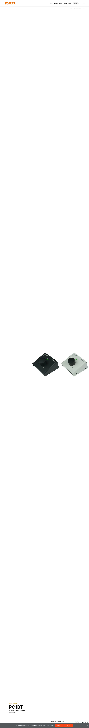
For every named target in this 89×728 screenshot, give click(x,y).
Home (51, 3)
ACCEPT (59, 725)
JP (74, 3)
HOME (71, 8)
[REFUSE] (87, 725)
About (69, 3)
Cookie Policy (50, 725)
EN (76, 3)
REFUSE (68, 725)
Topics (60, 3)
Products (56, 3)
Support (65, 3)
